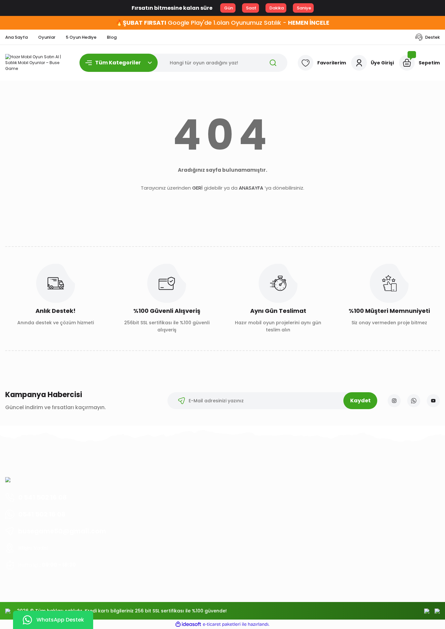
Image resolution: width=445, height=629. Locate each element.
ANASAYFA (251, 187)
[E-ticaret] (222, 624)
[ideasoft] (188, 624)
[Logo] (37, 63)
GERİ (197, 187)
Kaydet (360, 400)
